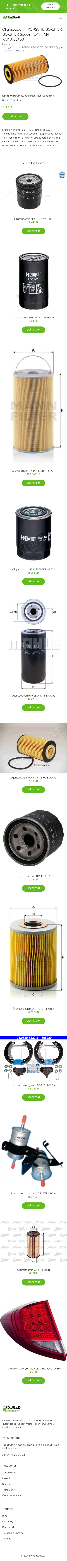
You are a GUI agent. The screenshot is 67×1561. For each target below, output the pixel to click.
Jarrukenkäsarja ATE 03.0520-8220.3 (33, 1085)
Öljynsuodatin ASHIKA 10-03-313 (33, 876)
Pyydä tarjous (50, 6)
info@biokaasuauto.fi (14, 1454)
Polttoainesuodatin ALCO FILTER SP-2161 (33, 1193)
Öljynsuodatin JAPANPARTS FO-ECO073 (33, 777)
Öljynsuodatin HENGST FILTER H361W (33, 317)
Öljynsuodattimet (25, 95)
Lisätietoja (15, 116)
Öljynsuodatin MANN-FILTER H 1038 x (33, 1008)
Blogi (5, 1515)
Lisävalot (7, 1478)
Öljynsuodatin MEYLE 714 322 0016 (33, 218)
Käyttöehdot (9, 1527)
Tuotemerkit (8, 1489)
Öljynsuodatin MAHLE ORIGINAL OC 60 (33, 695)
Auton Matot (9, 1472)
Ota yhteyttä (9, 1521)
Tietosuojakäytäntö (13, 1532)
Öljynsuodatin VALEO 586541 (33, 1269)
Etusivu (6, 44)
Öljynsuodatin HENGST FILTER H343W (33, 569)
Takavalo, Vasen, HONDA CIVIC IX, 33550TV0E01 (33, 1368)
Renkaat (6, 1484)
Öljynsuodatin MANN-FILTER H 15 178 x (33, 470)
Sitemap (6, 1538)
